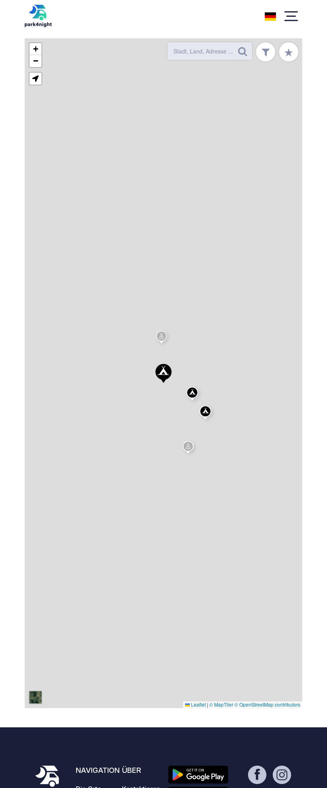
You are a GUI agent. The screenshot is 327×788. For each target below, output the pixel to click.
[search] (242, 51)
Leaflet (198, 704)
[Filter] (265, 51)
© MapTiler (221, 704)
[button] (163, 373)
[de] (270, 16)
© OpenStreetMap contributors (267, 704)
